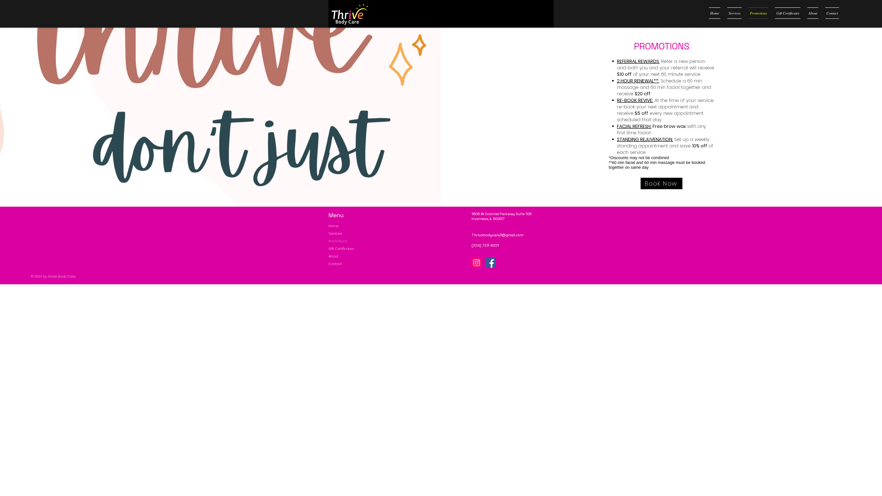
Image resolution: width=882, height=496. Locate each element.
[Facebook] (490, 263)
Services (335, 233)
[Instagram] (477, 263)
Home (333, 226)
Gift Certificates (341, 248)
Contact (335, 264)
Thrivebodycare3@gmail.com (497, 235)
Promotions (337, 241)
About (333, 256)
